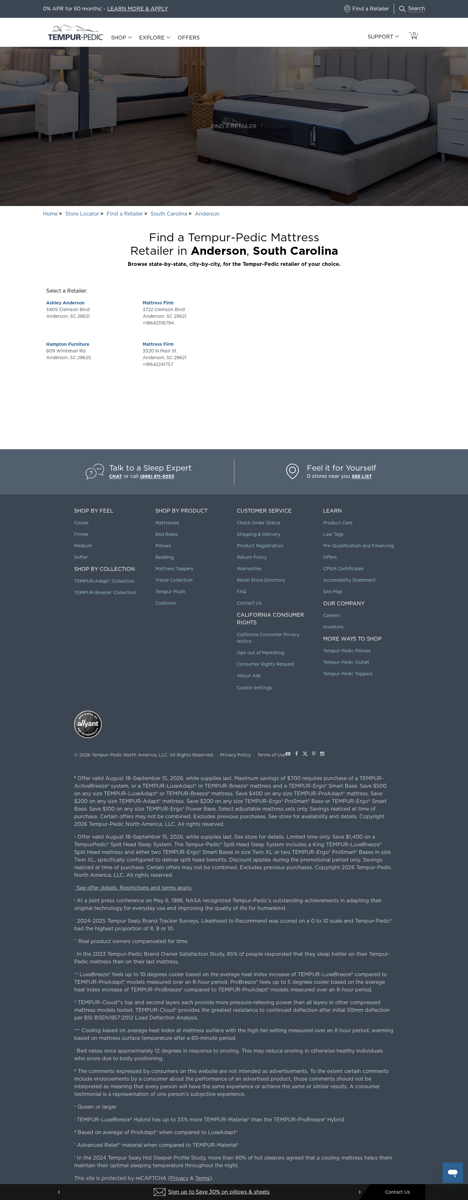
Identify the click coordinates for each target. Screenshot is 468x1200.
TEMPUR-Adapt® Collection (104, 581)
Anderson (207, 214)
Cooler (81, 522)
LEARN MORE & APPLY (137, 9)
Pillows (163, 545)
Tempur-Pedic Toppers (347, 673)
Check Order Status (258, 522)
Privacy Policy (235, 754)
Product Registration (260, 545)
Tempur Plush (170, 591)
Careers (331, 615)
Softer (81, 557)
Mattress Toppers (174, 568)
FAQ (241, 591)
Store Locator (82, 214)
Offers (189, 38)
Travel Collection (174, 580)
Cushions (165, 603)
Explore (152, 38)
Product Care (337, 522)
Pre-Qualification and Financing (358, 545)
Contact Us (249, 603)
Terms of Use (271, 754)
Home (50, 214)
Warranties (249, 568)
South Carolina (169, 214)
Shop (118, 38)
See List (362, 476)
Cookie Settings (254, 687)
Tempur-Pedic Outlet (346, 662)
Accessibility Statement (349, 580)
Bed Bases (166, 534)
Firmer (81, 534)
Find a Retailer (125, 214)
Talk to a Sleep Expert (150, 467)
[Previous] (59, 1192)
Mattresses (167, 522)
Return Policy (252, 557)
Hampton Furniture (67, 344)
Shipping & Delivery (258, 534)
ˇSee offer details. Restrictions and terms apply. (133, 888)
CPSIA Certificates (343, 568)
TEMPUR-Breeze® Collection (105, 592)
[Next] (359, 1192)
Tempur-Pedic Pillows (347, 650)
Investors (333, 626)
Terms (202, 1178)
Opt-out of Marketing (260, 652)
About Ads (249, 675)
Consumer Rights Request (265, 664)
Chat (115, 476)
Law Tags (333, 534)
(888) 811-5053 (157, 476)
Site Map (332, 591)
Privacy (179, 1178)
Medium (83, 545)
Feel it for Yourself (341, 467)
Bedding (164, 557)
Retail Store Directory (261, 580)
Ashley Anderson (65, 302)
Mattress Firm (158, 302)
